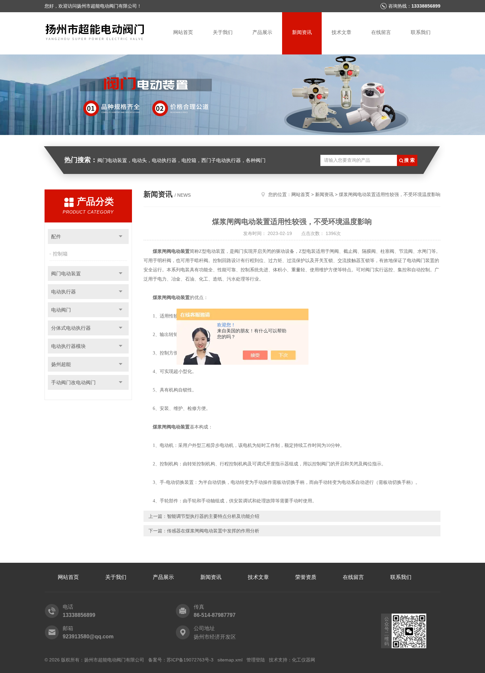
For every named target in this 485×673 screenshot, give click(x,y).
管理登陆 (255, 659)
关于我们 (223, 32)
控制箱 (60, 253)
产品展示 (262, 32)
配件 (56, 236)
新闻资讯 (302, 32)
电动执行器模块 (68, 346)
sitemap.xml (229, 659)
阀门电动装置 (66, 273)
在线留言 (381, 32)
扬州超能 (61, 364)
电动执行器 (63, 291)
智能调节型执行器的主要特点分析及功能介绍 (213, 516)
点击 (121, 236)
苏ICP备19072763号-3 (190, 659)
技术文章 (341, 32)
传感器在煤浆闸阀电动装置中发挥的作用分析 (213, 530)
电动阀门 (61, 310)
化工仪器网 (303, 659)
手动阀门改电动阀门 (73, 382)
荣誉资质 (305, 577)
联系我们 (421, 32)
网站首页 (183, 32)
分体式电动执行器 (71, 328)
